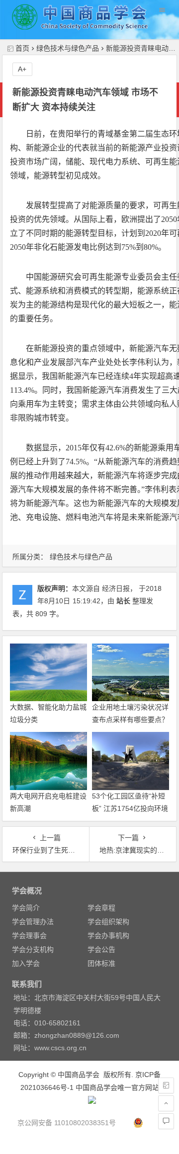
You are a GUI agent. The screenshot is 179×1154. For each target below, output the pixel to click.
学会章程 (101, 908)
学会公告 (101, 949)
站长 (123, 601)
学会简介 (26, 908)
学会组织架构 (108, 922)
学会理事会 (29, 935)
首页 (22, 48)
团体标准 (101, 963)
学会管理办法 (33, 922)
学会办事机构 (108, 935)
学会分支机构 (33, 949)
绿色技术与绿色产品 (67, 48)
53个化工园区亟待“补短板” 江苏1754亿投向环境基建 (130, 808)
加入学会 (26, 963)
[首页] (166, 1085)
